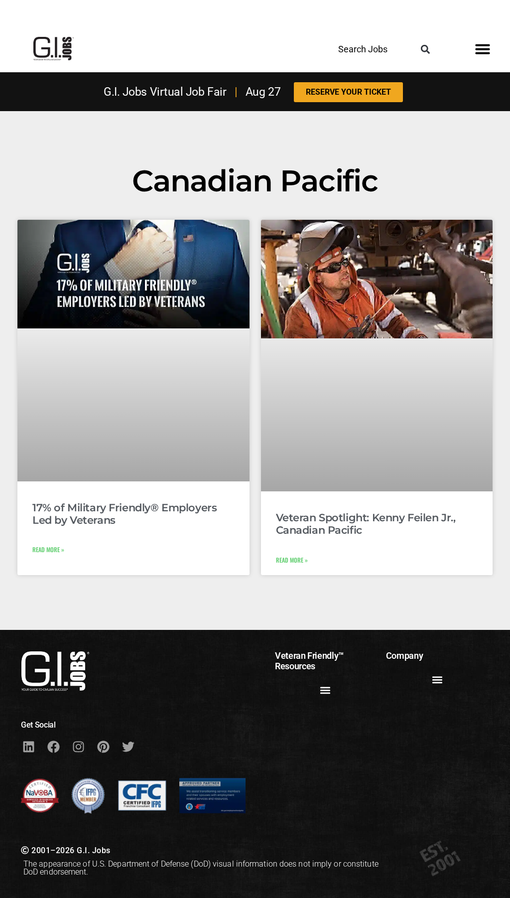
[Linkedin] (28, 746)
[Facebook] (53, 746)
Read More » (48, 549)
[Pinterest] (103, 746)
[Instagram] (78, 746)
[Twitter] (128, 746)
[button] (425, 49)
